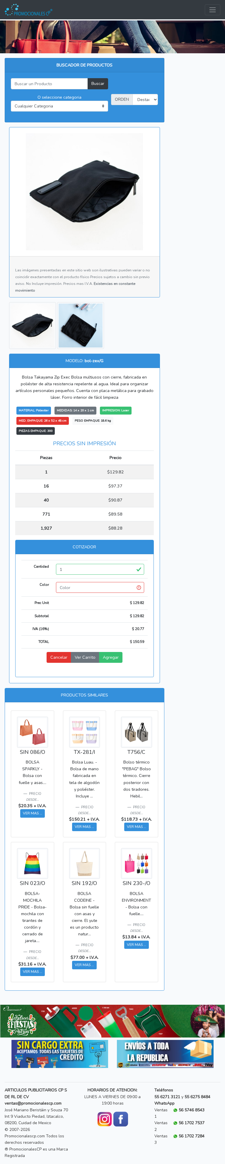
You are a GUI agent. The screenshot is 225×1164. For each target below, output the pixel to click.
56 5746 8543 (191, 1110)
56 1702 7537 (191, 1123)
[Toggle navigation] (212, 9)
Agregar (111, 657)
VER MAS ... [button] (32, 813)
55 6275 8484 (197, 1097)
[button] (17, 1021)
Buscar (97, 83)
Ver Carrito (85, 657)
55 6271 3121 (167, 1097)
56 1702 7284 (191, 1136)
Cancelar (58, 657)
